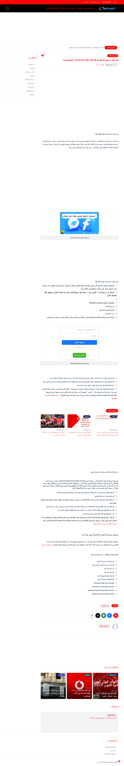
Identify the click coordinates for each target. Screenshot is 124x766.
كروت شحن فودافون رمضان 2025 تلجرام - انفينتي (53, 433)
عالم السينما (31, 87)
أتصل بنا (86, 2)
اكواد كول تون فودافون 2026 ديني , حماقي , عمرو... (106, 695)
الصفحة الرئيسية (110, 747)
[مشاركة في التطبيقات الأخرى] (92, 615)
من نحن (115, 2)
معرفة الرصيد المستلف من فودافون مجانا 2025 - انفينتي (80, 433)
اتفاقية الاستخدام (106, 2)
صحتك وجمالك (29, 79)
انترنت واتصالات (88, 8)
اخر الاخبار (73, 8)
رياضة (32, 76)
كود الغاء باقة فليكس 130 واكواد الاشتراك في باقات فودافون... (85, 47)
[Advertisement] (62, 29)
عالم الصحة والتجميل (52, 8)
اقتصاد (32, 68)
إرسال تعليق (111, 715)
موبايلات (79, 8)
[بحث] (7, 8)
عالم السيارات (64, 8)
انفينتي (99, 762)
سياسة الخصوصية (95, 2)
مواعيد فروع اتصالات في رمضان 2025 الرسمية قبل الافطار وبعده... (53, 693)
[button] (109, 615)
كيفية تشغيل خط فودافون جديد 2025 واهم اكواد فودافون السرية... (106, 433)
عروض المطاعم (30, 91)
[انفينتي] (107, 8)
